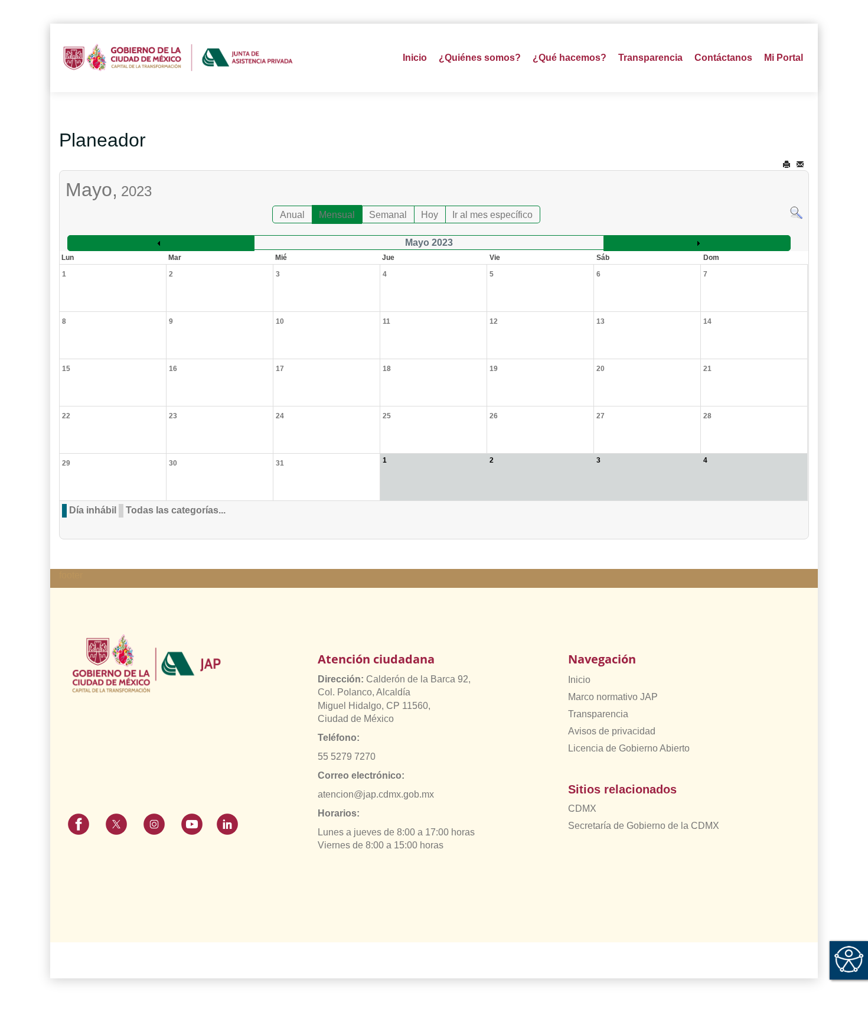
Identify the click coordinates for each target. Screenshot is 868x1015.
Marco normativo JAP (613, 697)
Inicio (415, 58)
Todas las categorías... (176, 510)
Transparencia (598, 714)
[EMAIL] (800, 165)
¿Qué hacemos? (569, 58)
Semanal (388, 215)
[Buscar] (796, 212)
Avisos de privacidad (611, 731)
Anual (292, 215)
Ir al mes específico (492, 215)
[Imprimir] (786, 165)
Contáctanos (723, 58)
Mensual (337, 215)
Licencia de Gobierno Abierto (629, 748)
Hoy (429, 215)
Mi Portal (783, 58)
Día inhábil (92, 510)
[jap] (178, 58)
